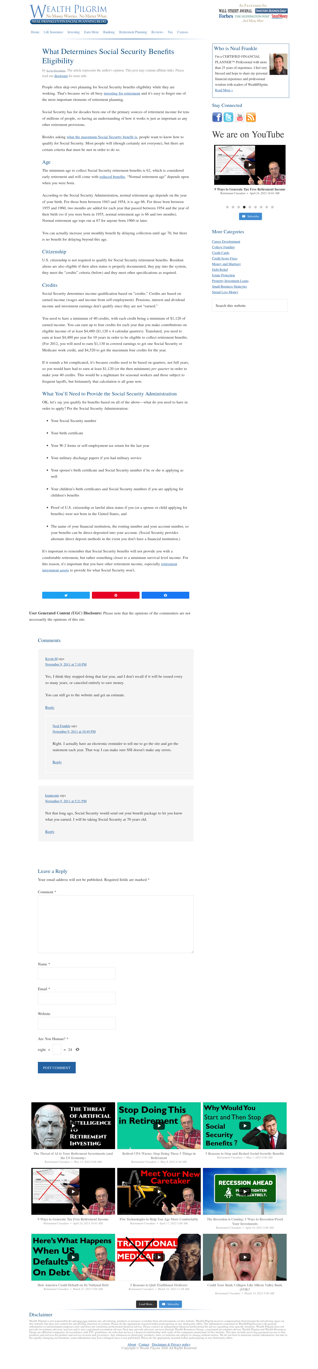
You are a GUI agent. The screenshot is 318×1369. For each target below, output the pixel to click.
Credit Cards (220, 252)
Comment (47, 891)
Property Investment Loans (230, 280)
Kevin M (51, 658)
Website (44, 1013)
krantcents (52, 795)
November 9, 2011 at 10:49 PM (74, 731)
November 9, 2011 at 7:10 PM (66, 664)
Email (44, 988)
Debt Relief (220, 269)
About (131, 1344)
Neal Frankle (61, 725)
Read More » (224, 90)
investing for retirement (122, 93)
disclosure (61, 75)
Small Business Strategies (229, 286)
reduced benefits (112, 176)
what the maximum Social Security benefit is (102, 136)
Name (44, 963)
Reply (50, 707)
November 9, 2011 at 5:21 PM (66, 801)
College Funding (223, 247)
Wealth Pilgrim (68, 14)
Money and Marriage (226, 264)
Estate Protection (223, 275)
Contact (144, 1344)
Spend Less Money (225, 292)
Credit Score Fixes (224, 258)
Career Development (226, 241)
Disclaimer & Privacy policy (171, 1344)
